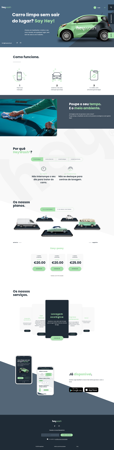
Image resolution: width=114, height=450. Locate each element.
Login (98, 7)
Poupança (37, 159)
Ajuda (111, 35)
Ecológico (50, 159)
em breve (73, 334)
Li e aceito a (58, 439)
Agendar (39, 268)
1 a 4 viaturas (48, 209)
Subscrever (66, 435)
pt (105, 7)
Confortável (76, 159)
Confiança (62, 159)
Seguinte (95, 242)
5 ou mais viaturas (64, 209)
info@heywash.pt (7, 43)
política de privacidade (61, 439)
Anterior (15, 242)
